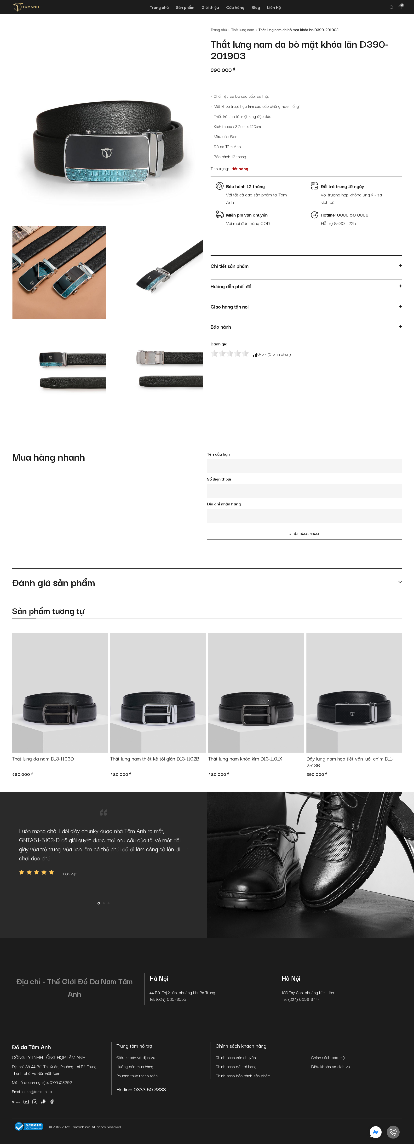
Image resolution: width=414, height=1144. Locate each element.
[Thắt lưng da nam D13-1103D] (60, 692)
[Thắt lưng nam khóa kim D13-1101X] (256, 692)
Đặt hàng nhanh (306, 534)
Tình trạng (219, 168)
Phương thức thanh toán (137, 1075)
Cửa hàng (235, 7)
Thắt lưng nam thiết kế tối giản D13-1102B (154, 758)
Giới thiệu (210, 7)
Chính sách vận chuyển (236, 1057)
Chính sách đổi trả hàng (236, 1066)
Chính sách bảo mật (328, 1057)
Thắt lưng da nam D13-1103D (43, 758)
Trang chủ (159, 7)
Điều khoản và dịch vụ (135, 1057)
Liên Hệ (274, 7)
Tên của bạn (218, 454)
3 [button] (108, 903)
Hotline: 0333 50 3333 (141, 1089)
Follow (16, 1102)
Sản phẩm (185, 7)
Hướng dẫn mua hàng (134, 1066)
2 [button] (104, 903)
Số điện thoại (219, 478)
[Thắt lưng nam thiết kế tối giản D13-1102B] (158, 692)
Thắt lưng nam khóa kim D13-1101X (245, 758)
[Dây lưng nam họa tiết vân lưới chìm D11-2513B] (354, 692)
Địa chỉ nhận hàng (224, 503)
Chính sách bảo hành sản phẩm (243, 1075)
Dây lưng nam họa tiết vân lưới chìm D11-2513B (350, 762)
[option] (103, 851)
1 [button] (99, 903)
